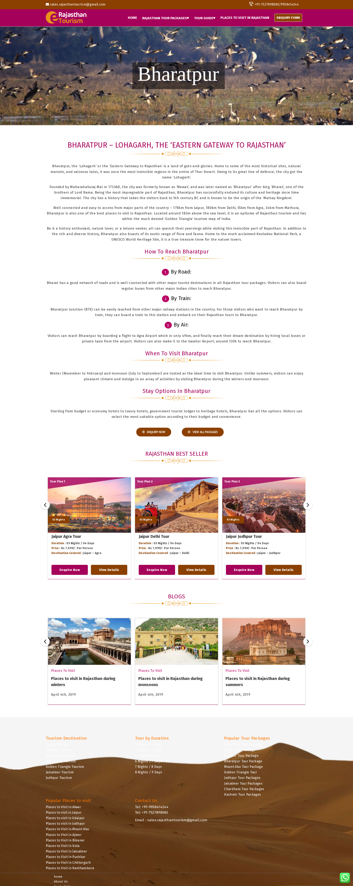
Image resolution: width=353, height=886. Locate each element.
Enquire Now (69, 570)
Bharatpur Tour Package (243, 761)
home (58, 876)
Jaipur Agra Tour (66, 536)
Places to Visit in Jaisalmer (66, 851)
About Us (61, 881)
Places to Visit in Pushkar (66, 857)
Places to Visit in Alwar (63, 807)
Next (307, 504)
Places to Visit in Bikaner (65, 840)
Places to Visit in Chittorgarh (68, 863)
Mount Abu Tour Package (243, 767)
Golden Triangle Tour (240, 772)
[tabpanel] (89, 528)
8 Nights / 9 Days (148, 772)
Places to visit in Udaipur (65, 818)
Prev (45, 504)
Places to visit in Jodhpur (65, 823)
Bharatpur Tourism (60, 756)
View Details (109, 570)
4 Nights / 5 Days (148, 750)
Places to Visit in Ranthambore (70, 868)
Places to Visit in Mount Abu (67, 829)
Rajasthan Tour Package (243, 744)
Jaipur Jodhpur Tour (244, 536)
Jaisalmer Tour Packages (243, 783)
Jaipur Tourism (57, 744)
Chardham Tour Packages (244, 789)
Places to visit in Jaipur (64, 812)
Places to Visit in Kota (63, 846)
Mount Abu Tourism (61, 761)
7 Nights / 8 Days (148, 767)
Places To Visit (63, 670)
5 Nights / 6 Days (148, 756)
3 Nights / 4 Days (148, 744)
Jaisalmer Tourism (60, 772)
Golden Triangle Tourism (65, 767)
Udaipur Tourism (59, 750)
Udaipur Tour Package (241, 756)
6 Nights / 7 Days (148, 761)
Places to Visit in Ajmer (64, 835)
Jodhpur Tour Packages (242, 778)
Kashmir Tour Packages (242, 794)
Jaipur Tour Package (239, 750)
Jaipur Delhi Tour (154, 536)
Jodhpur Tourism (59, 778)
